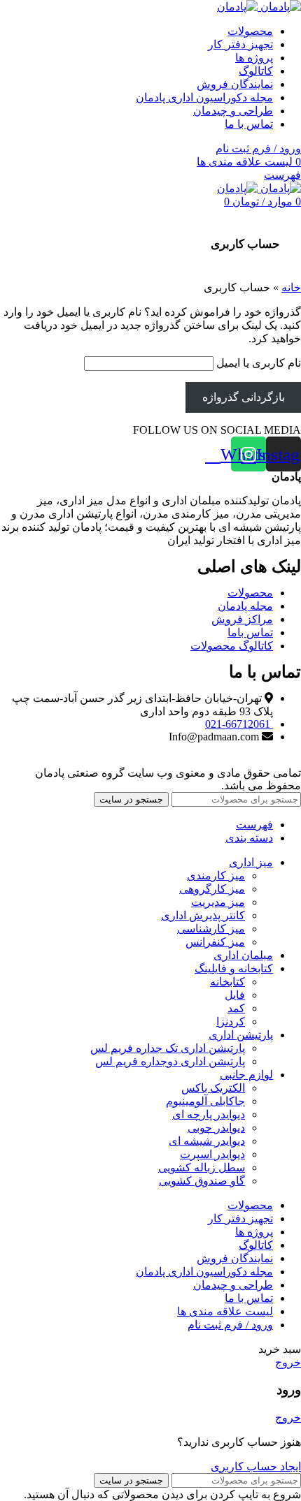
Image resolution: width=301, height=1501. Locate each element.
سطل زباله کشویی (201, 1167)
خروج (288, 1362)
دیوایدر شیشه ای (207, 1141)
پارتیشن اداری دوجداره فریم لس (170, 1061)
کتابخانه (227, 982)
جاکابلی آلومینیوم (205, 1101)
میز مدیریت (218, 902)
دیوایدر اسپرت (212, 1154)
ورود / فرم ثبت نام (230, 1325)
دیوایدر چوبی (216, 1128)
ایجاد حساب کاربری (256, 1466)
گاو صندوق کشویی (202, 1181)
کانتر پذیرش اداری (203, 915)
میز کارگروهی (212, 889)
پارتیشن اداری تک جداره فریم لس (167, 1048)
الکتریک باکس (213, 1088)
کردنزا (230, 1021)
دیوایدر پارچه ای (208, 1114)
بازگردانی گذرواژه (243, 397)
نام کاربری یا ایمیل (258, 363)
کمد (236, 1008)
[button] (217, 430)
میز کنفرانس (215, 942)
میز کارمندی (216, 875)
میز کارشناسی (211, 929)
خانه (291, 287)
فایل (235, 995)
